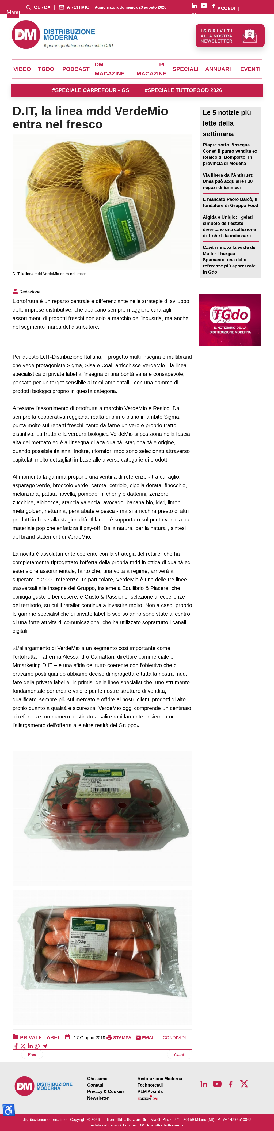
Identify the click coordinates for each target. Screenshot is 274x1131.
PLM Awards (150, 1091)
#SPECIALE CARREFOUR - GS (90, 90)
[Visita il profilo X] (194, 15)
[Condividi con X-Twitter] (23, 1045)
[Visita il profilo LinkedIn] (194, 5)
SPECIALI (186, 69)
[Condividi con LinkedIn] (30, 1045)
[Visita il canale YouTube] (204, 5)
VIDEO (22, 69)
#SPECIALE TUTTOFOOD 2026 (183, 90)
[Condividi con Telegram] (44, 1045)
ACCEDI (226, 8)
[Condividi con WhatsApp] (37, 1045)
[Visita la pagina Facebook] (213, 5)
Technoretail (150, 1085)
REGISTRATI (231, 15)
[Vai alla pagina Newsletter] (230, 35)
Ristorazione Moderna (160, 1078)
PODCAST (76, 69)
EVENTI (250, 69)
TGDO (46, 69)
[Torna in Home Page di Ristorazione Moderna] (44, 1086)
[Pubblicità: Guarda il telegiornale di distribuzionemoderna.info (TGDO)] (230, 320)
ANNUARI (218, 69)
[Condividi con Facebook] (16, 1045)
